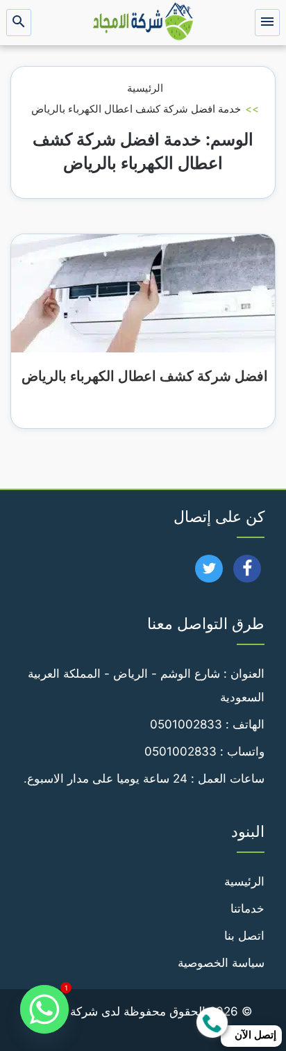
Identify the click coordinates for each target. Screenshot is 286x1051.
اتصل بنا (244, 936)
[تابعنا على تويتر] (209, 573)
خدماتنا (247, 908)
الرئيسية (145, 88)
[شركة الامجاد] (143, 22)
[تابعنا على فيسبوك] (247, 573)
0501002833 (186, 724)
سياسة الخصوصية (221, 963)
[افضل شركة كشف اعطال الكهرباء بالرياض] (143, 293)
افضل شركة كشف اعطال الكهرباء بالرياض (143, 376)
